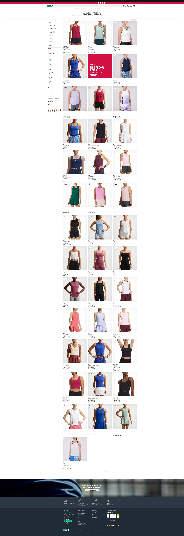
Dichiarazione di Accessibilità (82, 524)
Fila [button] (49, 68)
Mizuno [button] (50, 76)
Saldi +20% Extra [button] (51, 53)
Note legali (79, 518)
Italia (66, 504)
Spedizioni (79, 515)
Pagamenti (79, 517)
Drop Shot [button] (50, 65)
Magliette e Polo (52, 25)
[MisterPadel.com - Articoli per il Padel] (50, 6)
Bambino (50, 44)
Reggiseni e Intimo (52, 39)
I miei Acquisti (80, 511)
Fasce (51, 38)
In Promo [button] (49, 48)
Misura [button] (49, 87)
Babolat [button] (50, 63)
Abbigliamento (97, 8)
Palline (92, 8)
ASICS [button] (50, 60)
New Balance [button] (51, 77)
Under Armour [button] (51, 82)
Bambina (50, 45)
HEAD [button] (50, 69)
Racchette (83, 8)
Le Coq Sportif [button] (51, 72)
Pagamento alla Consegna (111, 520)
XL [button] (52, 91)
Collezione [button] (50, 104)
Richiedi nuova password (82, 513)
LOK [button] (49, 73)
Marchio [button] (49, 57)
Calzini (51, 41)
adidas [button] (50, 59)
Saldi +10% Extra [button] (51, 50)
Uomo (50, 22)
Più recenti (133, 19)
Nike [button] (49, 78)
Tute (50, 35)
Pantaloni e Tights (52, 32)
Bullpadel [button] (50, 64)
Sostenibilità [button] (50, 101)
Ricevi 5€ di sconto (92, 490)
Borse (88, 8)
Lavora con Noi (94, 515)
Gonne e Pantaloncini (53, 28)
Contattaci (79, 521)
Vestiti (50, 29)
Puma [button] (50, 81)
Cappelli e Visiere (52, 42)
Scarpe (103, 8)
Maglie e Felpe (52, 31)
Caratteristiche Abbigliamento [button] (53, 98)
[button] (48, 1)
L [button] (49, 91)
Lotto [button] (50, 74)
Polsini (51, 36)
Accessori (108, 8)
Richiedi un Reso (80, 514)
